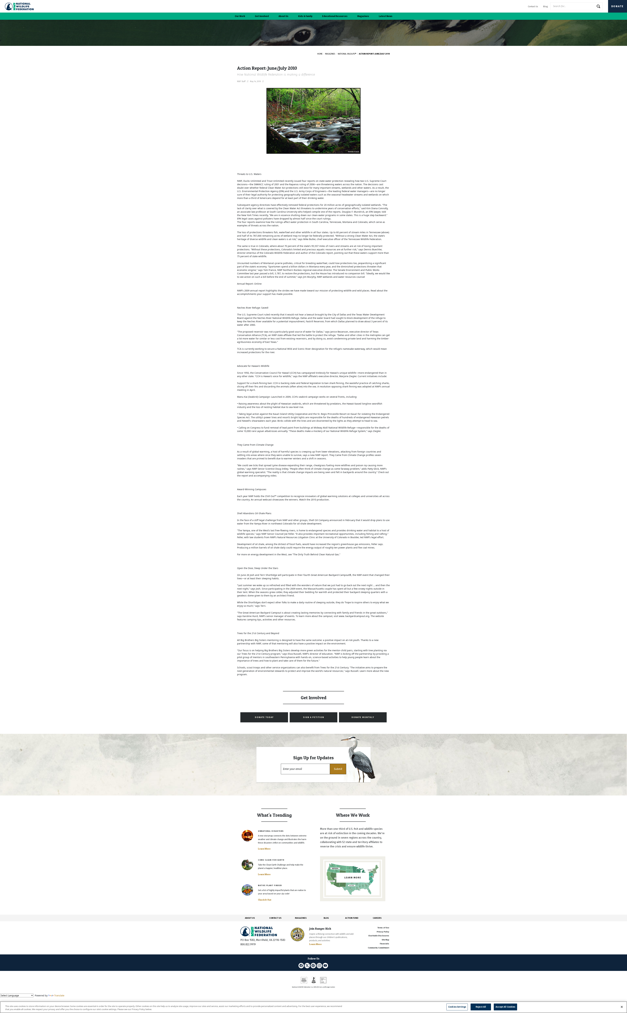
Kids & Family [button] (305, 16)
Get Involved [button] (262, 16)
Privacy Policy (383, 932)
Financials (384, 944)
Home (319, 54)
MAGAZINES (301, 918)
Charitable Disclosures (378, 936)
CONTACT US (275, 918)
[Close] (621, 1006)
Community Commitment (378, 948)
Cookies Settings (457, 1006)
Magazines (330, 54)
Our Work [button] (240, 16)
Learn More (264, 848)
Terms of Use (383, 928)
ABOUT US (250, 918)
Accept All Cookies (505, 1006)
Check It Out (264, 899)
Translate (59, 995)
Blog (545, 6)
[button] (338, 769)
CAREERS (377, 918)
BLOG (326, 918)
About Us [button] (283, 16)
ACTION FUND (351, 918)
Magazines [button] (363, 16)
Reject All (481, 1006)
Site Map (385, 940)
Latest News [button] (385, 16)
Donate (617, 6)
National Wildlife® (347, 54)
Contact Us (533, 6)
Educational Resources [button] (334, 16)
